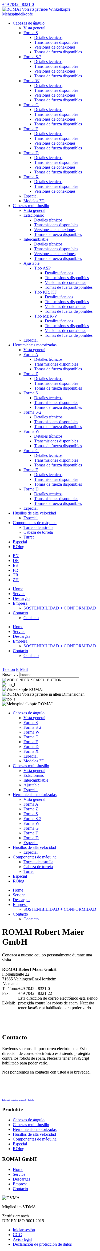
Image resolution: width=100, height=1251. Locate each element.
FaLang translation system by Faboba (18, 1100)
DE (16, 560)
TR (15, 575)
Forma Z (30, 373)
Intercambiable (35, 239)
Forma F (30, 128)
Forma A (30, 354)
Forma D (31, 153)
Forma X (31, 177)
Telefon (8, 669)
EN (16, 555)
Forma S (30, 32)
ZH (16, 579)
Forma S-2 (32, 56)
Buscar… (10, 674)
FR (15, 570)
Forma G (31, 104)
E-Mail (22, 669)
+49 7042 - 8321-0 (18, 4)
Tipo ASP (42, 268)
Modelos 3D (34, 201)
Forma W (31, 80)
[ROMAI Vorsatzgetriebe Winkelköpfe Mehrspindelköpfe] (50, 14)
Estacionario (33, 215)
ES (15, 565)
